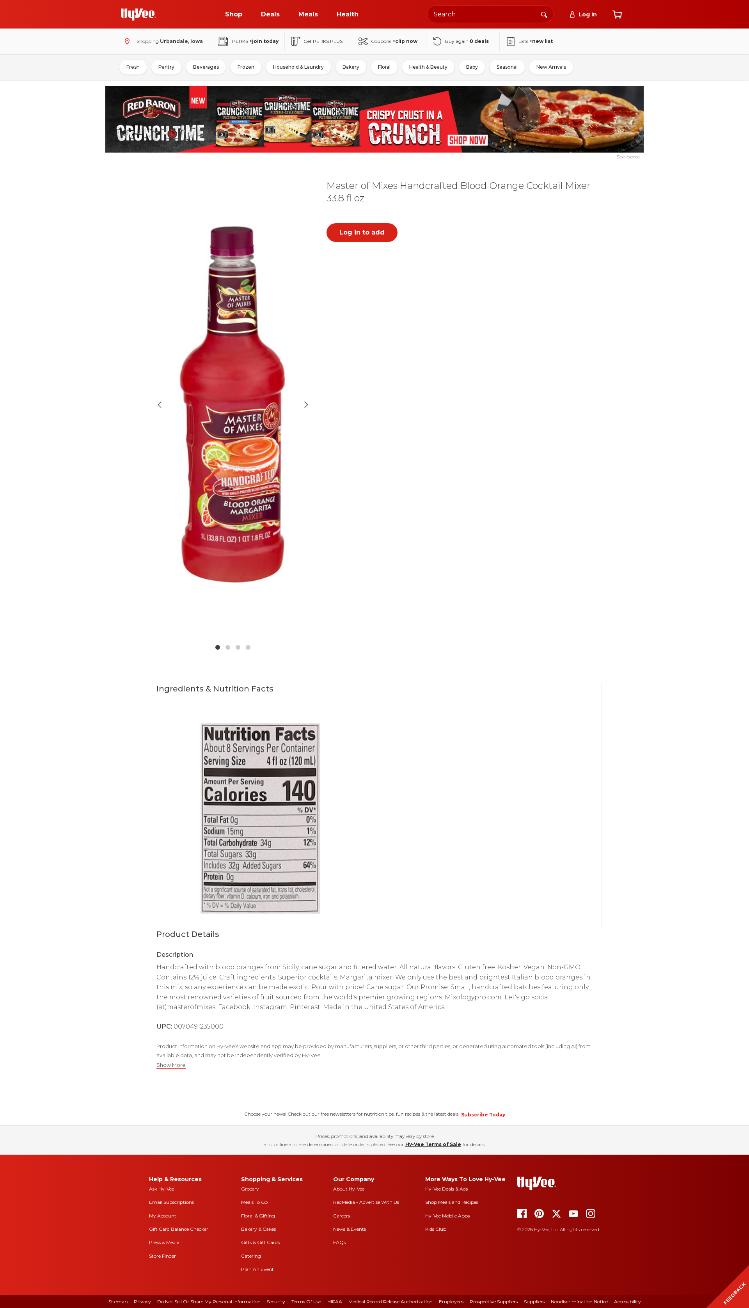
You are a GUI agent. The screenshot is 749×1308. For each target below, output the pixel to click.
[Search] (544, 14)
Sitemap (118, 1301)
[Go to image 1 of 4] (218, 647)
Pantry (166, 67)
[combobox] (490, 14)
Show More (171, 1065)
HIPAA (334, 1301)
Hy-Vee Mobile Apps (447, 1216)
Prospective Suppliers (494, 1301)
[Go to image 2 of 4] (228, 647)
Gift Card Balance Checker (178, 1229)
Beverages (206, 67)
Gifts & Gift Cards (260, 1242)
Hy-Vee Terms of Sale (433, 1144)
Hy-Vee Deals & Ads (446, 1189)
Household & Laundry (298, 67)
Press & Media (164, 1242)
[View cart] (617, 14)
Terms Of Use (306, 1301)
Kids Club (435, 1229)
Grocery (250, 1189)
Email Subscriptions (171, 1202)
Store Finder (162, 1256)
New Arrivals (551, 67)
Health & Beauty (428, 67)
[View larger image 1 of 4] (233, 404)
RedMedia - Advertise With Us (366, 1202)
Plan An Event (257, 1269)
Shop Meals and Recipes (451, 1202)
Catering (251, 1256)
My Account (162, 1216)
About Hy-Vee (348, 1189)
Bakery (351, 67)
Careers (341, 1216)
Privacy (142, 1301)
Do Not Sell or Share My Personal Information (209, 1301)
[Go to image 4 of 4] (248, 647)
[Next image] (306, 404)
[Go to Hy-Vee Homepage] (138, 14)
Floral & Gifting (258, 1216)
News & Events (349, 1229)
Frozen (246, 67)
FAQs (339, 1242)
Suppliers (534, 1301)
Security (276, 1301)
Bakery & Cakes (258, 1229)
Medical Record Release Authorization (390, 1301)
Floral (384, 67)
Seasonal (507, 67)
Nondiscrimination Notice (579, 1301)
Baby (472, 67)
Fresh (133, 67)
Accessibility (627, 1301)
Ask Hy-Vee (161, 1189)
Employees (451, 1301)
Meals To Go (254, 1202)
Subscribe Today (483, 1115)
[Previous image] (159, 404)
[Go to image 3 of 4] (238, 647)
